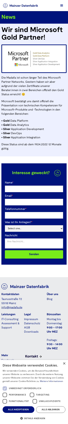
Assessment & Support (10, 325)
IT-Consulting (9, 319)
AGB (27, 327)
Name (9, 182)
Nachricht (11, 235)
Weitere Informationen (51, 381)
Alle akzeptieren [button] (18, 409)
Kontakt (31, 356)
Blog (49, 299)
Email (9, 196)
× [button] (64, 363)
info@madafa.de (11, 307)
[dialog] (34, 392)
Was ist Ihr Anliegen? (18, 222)
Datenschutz (32, 323)
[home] (24, 5)
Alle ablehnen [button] (51, 409)
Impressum (31, 319)
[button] (62, 5)
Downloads (31, 332)
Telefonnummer (16, 209)
